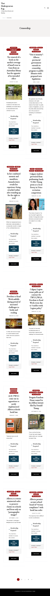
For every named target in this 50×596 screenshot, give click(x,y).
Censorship (14, 47)
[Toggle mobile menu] (48, 8)
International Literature (13, 50)
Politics (13, 52)
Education (13, 390)
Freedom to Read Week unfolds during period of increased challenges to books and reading (14, 304)
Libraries (17, 166)
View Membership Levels (14, 131)
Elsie (24, 591)
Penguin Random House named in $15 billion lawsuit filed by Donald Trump (36, 402)
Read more (13, 146)
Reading (36, 49)
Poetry (31, 170)
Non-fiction (13, 168)
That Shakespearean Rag (7, 6)
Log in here (11, 140)
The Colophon (14, 54)
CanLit (32, 168)
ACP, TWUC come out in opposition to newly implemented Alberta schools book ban (14, 404)
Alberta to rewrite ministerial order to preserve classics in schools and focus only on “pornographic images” (14, 506)
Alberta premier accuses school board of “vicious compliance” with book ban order (36, 504)
